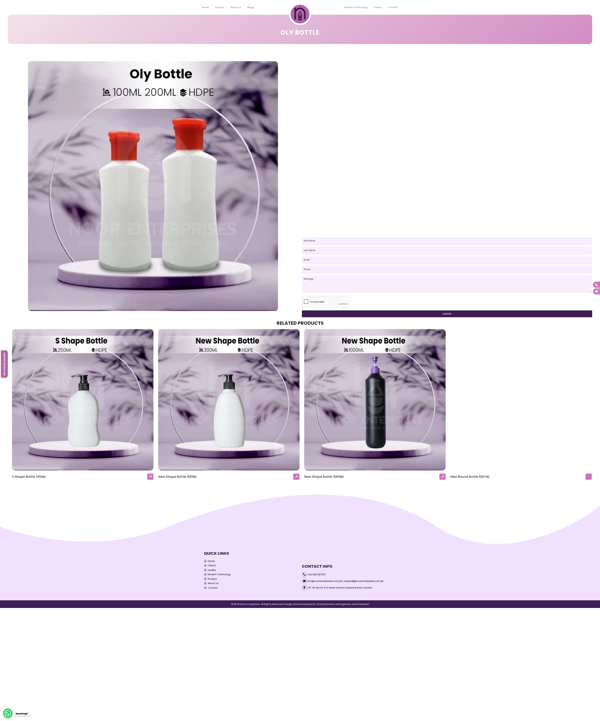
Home (205, 7)
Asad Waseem (360, 604)
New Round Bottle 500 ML (470, 476)
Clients (378, 7)
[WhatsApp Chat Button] (7, 713)
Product (219, 7)
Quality (212, 570)
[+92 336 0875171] (596, 285)
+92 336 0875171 (317, 574)
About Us (236, 7)
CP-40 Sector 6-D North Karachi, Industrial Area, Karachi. (340, 587)
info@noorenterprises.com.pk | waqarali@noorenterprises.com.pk (345, 581)
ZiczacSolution (325, 604)
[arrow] (150, 477)
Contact (393, 7)
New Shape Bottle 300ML (177, 476)
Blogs (251, 7)
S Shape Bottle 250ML (29, 476)
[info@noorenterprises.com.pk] (596, 291)
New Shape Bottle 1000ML (324, 476)
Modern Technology (356, 7)
